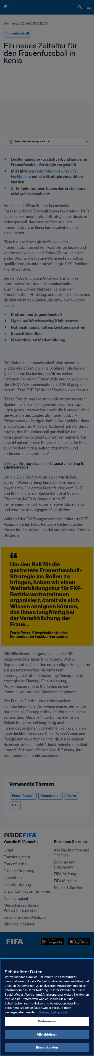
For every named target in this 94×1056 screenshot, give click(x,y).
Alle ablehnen (47, 1034)
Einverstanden (47, 1047)
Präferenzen (47, 1021)
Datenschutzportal (53, 1012)
